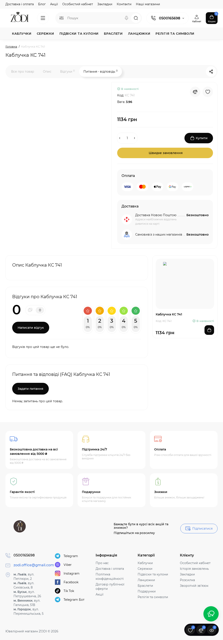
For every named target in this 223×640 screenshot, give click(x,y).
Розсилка (187, 580)
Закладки (104, 4)
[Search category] (61, 18)
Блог (42, 4)
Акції (54, 4)
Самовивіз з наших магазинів (158, 234)
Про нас (102, 563)
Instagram (71, 573)
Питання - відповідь (100, 71)
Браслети (145, 586)
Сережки (145, 569)
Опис (47, 72)
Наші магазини (148, 4)
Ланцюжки (146, 580)
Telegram (71, 556)
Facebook (71, 582)
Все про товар (22, 72)
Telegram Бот (74, 600)
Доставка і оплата (19, 4)
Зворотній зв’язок (194, 586)
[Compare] (195, 92)
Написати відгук (31, 328)
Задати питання (30, 389)
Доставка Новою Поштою (155, 215)
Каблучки (145, 563)
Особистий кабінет (77, 4)
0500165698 (169, 18)
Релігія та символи (153, 597)
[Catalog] (43, 18)
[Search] (126, 18)
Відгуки (67, 71)
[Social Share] (211, 71)
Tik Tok (69, 591)
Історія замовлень (194, 569)
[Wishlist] (208, 92)
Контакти (124, 4)
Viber (68, 565)
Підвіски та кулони (153, 574)
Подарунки (147, 591)
